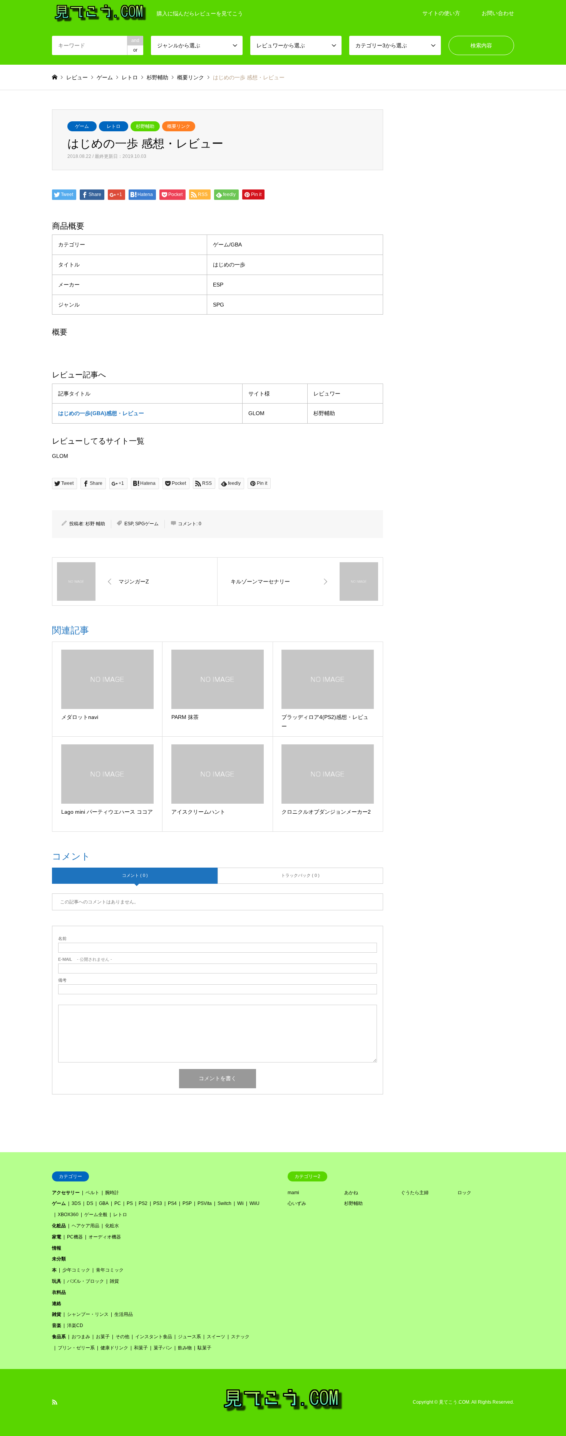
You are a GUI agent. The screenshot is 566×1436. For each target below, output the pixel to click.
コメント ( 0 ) (135, 875)
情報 (56, 1248)
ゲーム (82, 126)
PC (117, 1203)
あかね (351, 1192)
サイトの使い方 (441, 13)
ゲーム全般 (95, 1214)
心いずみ (297, 1203)
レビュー (77, 77)
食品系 (59, 1336)
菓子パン (163, 1348)
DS (90, 1203)
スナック (240, 1336)
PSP (187, 1203)
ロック (464, 1192)
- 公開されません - (85, 959)
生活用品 (123, 1314)
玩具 (56, 1281)
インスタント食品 (153, 1336)
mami (293, 1192)
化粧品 (59, 1225)
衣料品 (59, 1292)
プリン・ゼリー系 (76, 1348)
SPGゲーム (147, 523)
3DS (76, 1203)
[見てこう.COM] (283, 1411)
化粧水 (112, 1225)
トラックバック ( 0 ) (300, 875)
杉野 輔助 (95, 523)
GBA (104, 1203)
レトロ (114, 126)
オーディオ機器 (105, 1237)
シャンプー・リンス (88, 1314)
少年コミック (76, 1270)
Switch (224, 1203)
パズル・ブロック (85, 1281)
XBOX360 (68, 1214)
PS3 (157, 1203)
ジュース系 (189, 1336)
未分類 (59, 1259)
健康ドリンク (114, 1348)
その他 (122, 1336)
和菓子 (141, 1348)
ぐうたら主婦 (415, 1192)
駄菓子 (204, 1348)
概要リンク (178, 126)
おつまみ (81, 1336)
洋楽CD (75, 1325)
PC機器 (75, 1237)
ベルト (92, 1192)
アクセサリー (66, 1192)
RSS (54, 1402)
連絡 (56, 1303)
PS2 (143, 1203)
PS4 (172, 1203)
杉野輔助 (145, 126)
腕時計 (112, 1192)
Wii (240, 1203)
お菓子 (103, 1336)
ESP (128, 523)
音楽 (56, 1325)
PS (130, 1203)
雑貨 (114, 1281)
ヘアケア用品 (85, 1225)
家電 (56, 1237)
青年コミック (110, 1270)
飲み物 (185, 1348)
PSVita (205, 1203)
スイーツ (216, 1336)
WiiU (255, 1203)
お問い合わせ (498, 13)
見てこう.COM (454, 1402)
